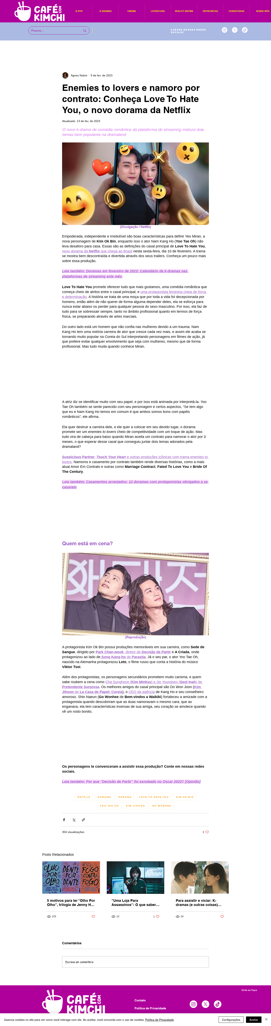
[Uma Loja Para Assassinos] (135, 927)
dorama (104, 847)
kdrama (125, 847)
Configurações (231, 1020)
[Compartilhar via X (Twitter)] (74, 870)
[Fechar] (266, 1019)
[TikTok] (245, 30)
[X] (234, 30)
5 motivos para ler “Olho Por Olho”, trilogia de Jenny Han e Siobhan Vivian (71, 952)
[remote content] (135, 382)
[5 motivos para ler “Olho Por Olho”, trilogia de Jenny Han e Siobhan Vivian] (71, 927)
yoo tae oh (109, 855)
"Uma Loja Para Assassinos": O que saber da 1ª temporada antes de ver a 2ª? (133, 952)
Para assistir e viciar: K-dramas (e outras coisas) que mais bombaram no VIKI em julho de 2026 (199, 952)
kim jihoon (135, 855)
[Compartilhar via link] (83, 870)
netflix (83, 847)
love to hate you (154, 847)
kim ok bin (185, 847)
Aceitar (253, 1020)
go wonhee (161, 855)
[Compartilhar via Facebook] (64, 870)
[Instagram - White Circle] (224, 30)
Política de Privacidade (159, 1020)
